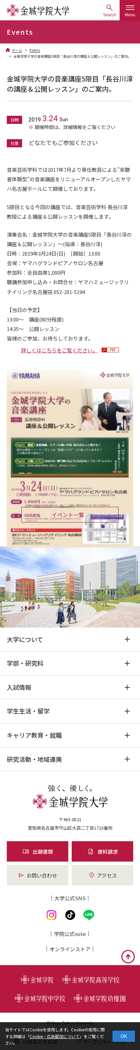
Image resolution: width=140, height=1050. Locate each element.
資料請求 (108, 851)
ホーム (17, 50)
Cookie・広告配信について (55, 1036)
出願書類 (43, 851)
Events (35, 50)
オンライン (70, 949)
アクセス (107, 875)
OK (124, 1036)
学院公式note (70, 933)
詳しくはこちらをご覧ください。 (59, 350)
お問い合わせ (42, 875)
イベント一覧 (68, 515)
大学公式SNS (70, 898)
